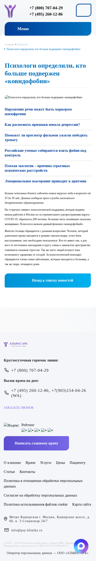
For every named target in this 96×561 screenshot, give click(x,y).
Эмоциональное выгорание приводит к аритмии (45, 181)
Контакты (27, 472)
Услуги (45, 463)
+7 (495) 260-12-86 (46, 14)
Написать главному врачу (36, 443)
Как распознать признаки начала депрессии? (42, 125)
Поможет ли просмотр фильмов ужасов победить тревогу (46, 137)
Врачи (30, 463)
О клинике (12, 463)
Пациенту (78, 463)
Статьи (9, 472)
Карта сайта (81, 504)
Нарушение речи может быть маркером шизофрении (38, 111)
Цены (60, 463)
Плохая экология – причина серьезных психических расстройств (37, 168)
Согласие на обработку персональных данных (40, 495)
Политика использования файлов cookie (36, 504)
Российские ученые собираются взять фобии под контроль (45, 153)
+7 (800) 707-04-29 (46, 8)
